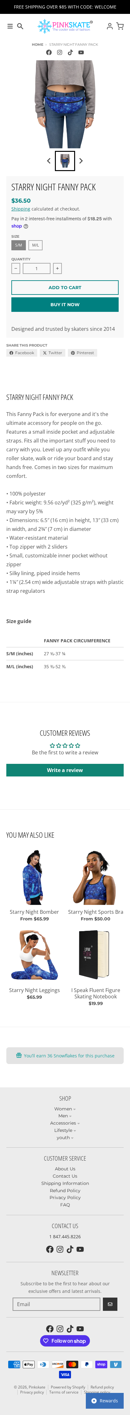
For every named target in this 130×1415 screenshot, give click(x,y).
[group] (65, 161)
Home (37, 44)
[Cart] (120, 26)
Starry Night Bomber (34, 912)
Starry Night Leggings (34, 990)
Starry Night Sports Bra (95, 912)
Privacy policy (32, 1392)
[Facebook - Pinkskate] (49, 52)
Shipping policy (97, 1392)
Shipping (20, 209)
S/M (18, 245)
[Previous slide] (49, 161)
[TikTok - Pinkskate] (70, 52)
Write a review (65, 770)
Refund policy (102, 1387)
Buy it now (65, 304)
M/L (35, 245)
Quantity (20, 259)
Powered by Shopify (68, 1387)
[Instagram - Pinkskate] (60, 52)
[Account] (110, 26)
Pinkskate (37, 1387)
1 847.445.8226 (65, 1237)
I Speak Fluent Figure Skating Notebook (95, 993)
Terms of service (64, 1392)
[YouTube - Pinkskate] (81, 52)
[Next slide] (80, 161)
